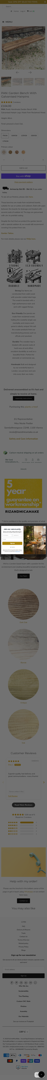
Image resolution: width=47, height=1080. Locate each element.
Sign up (12, 543)
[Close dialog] (44, 527)
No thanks (12, 547)
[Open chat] (41, 1074)
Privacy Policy (18, 551)
